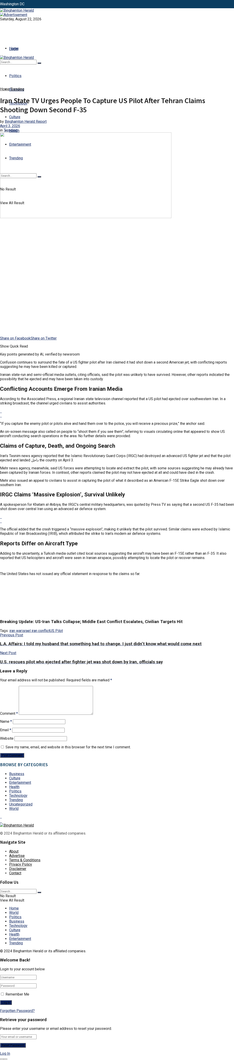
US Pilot (56, 631)
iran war (15, 631)
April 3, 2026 (10, 126)
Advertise (17, 856)
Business (16, 774)
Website (6, 738)
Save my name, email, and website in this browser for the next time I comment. (68, 747)
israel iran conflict (36, 631)
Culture (14, 117)
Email (5, 730)
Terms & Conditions (24, 860)
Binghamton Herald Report (26, 121)
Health (14, 787)
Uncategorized (20, 804)
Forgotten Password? (17, 1011)
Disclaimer (17, 869)
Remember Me (17, 994)
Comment (9, 713)
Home (14, 48)
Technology (18, 795)
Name (6, 721)
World (14, 808)
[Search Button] (39, 63)
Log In (5, 1053)
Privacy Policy (20, 864)
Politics (15, 76)
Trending (17, 89)
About (14, 851)
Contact (15, 873)
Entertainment (20, 782)
